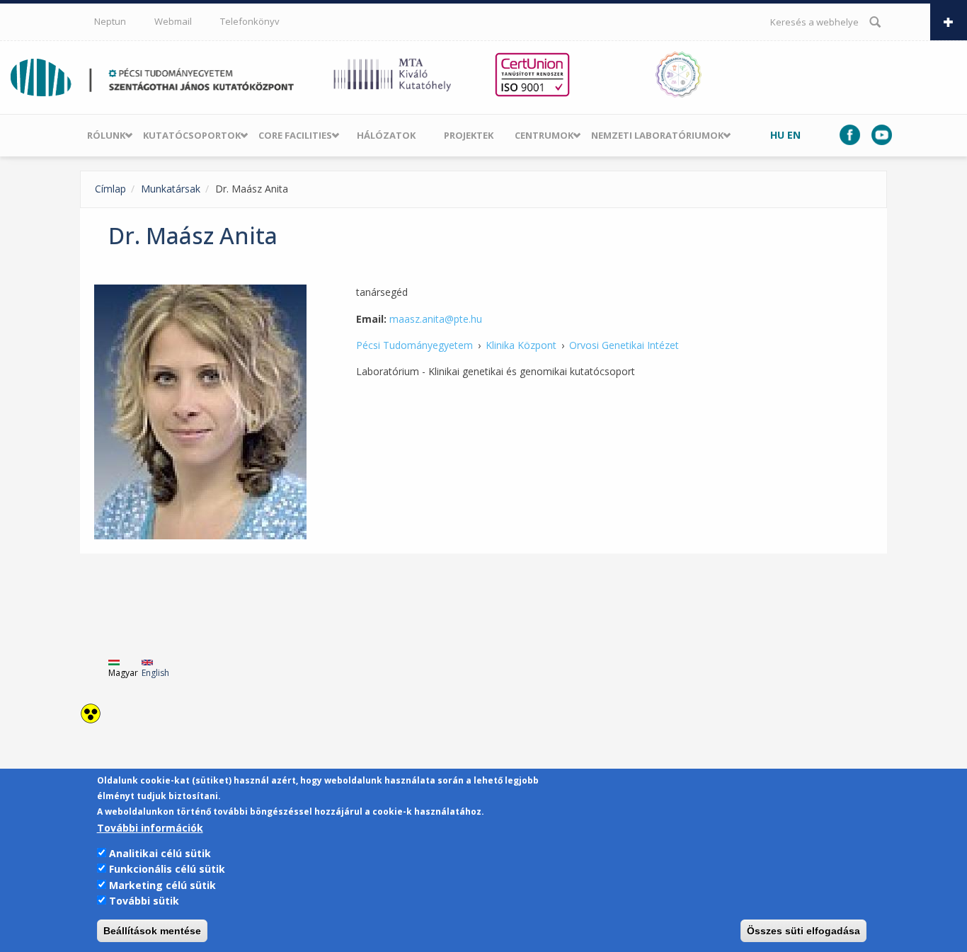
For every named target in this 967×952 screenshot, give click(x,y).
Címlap (110, 188)
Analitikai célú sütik (160, 853)
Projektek (468, 135)
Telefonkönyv (250, 21)
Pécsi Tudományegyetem (414, 345)
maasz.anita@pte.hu (435, 319)
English (155, 673)
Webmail (173, 21)
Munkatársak (170, 188)
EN (794, 135)
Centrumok (544, 135)
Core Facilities (295, 135)
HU (777, 135)
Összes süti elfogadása (803, 930)
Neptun (110, 21)
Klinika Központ (521, 345)
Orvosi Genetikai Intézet (624, 345)
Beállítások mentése (152, 930)
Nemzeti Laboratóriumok (657, 135)
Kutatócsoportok (192, 135)
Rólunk (106, 135)
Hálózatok (386, 135)
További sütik (144, 900)
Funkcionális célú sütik (167, 869)
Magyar (123, 673)
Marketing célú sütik (162, 885)
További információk (150, 828)
